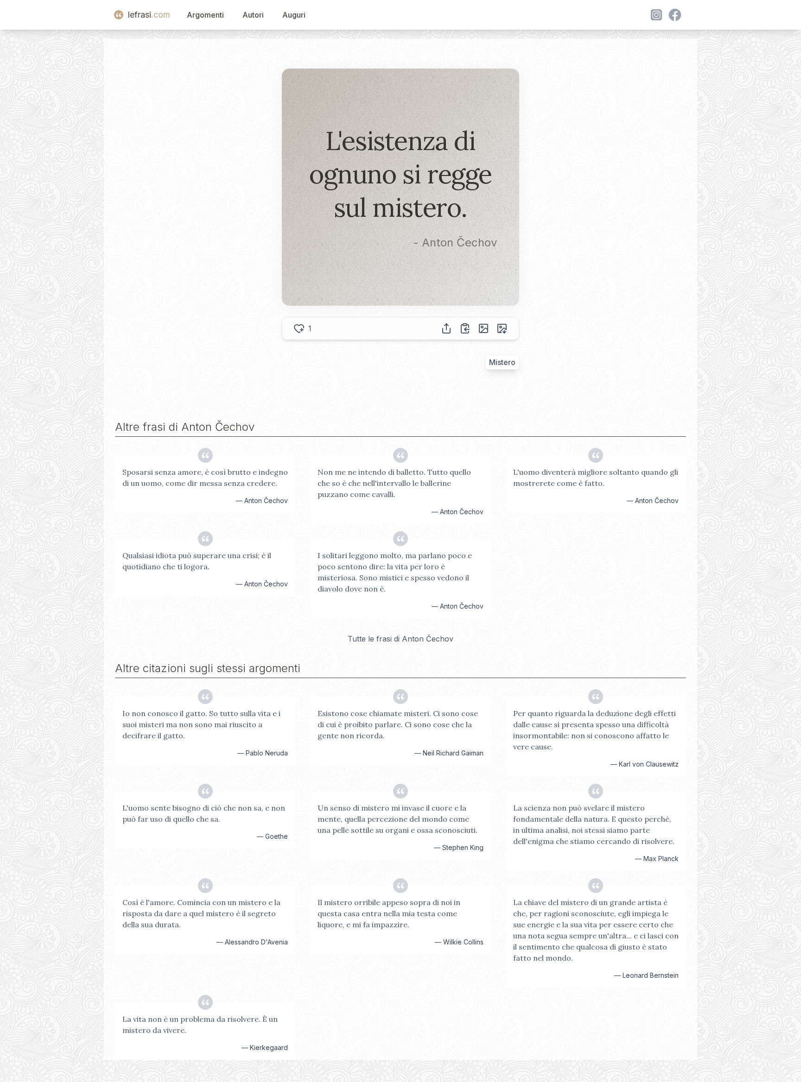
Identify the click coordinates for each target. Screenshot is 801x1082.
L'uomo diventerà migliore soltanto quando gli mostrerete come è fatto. (595, 477)
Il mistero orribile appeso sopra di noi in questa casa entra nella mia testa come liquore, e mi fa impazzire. (389, 913)
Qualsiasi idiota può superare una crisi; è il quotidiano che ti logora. (196, 561)
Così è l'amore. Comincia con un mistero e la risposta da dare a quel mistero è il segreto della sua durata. (201, 913)
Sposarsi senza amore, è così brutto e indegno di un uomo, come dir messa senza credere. (205, 477)
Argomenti (205, 14)
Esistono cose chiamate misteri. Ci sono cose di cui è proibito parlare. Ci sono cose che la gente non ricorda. (398, 724)
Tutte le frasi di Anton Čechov (400, 638)
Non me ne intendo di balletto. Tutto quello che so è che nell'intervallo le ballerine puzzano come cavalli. (394, 483)
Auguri (293, 14)
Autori (253, 14)
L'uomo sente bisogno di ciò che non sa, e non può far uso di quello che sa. (203, 813)
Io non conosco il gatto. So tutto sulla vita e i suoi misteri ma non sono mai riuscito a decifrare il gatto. (201, 724)
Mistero (502, 362)
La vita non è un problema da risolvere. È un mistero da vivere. (200, 1024)
